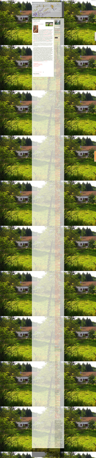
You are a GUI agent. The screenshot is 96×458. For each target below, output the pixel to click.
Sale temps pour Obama (59, 68)
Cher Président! (57, 276)
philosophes (57, 402)
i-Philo (56, 412)
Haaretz (56, 388)
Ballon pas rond (57, 292)
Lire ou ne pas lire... (58, 86)
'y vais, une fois (59, 329)
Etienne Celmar (57, 347)
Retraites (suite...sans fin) (59, 88)
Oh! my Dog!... (57, 81)
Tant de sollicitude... (57, 125)
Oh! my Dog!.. (56, 342)
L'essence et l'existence (58, 139)
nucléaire (60, 390)
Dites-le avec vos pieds (59, 87)
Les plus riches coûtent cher (58, 280)
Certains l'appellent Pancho (58, 325)
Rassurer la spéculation (59, 79)
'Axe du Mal (47, 40)
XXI (57, 377)
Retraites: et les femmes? (59, 69)
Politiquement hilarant (57, 301)
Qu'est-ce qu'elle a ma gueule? (58, 254)
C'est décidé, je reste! (57, 298)
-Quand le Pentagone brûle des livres (38, 61)
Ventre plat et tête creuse (58, 318)
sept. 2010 (57, 62)
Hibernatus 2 (56, 256)
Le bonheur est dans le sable (58, 257)
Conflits (56, 409)
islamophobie (34, 40)
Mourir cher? (56, 247)
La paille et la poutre (57, 150)
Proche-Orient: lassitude (59, 75)
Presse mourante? (58, 71)
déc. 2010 (57, 59)
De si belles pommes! (57, 261)
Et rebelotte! (56, 173)
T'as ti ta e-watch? (57, 311)
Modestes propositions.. (58, 339)
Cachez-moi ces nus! (57, 265)
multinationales (56, 391)
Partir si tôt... (57, 78)
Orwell (57, 405)
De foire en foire (57, 310)
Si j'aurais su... (57, 130)
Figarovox (56, 407)
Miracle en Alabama (57, 158)
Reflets (56, 384)
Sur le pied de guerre (57, 110)
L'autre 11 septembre (58, 74)
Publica (57, 362)
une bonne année (58, 270)
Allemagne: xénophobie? (59, 66)
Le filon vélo (56, 307)
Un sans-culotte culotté (58, 128)
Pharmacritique (57, 404)
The (55, 355)
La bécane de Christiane (58, 264)
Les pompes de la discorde (58, 293)
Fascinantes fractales (58, 67)
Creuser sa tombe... (58, 77)
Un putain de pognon (57, 149)
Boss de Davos (56, 275)
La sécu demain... (58, 72)
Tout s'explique (57, 133)
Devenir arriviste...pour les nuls (58, 327)
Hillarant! (56, 213)
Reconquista (56, 129)
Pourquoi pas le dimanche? (58, 286)
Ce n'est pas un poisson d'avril (58, 162)
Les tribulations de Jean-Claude (59, 140)
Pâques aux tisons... (57, 322)
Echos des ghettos (58, 76)
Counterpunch (56, 360)
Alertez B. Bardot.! (57, 214)
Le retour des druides (57, 249)
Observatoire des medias (58, 365)
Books (56, 363)
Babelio (56, 401)
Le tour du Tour (57, 316)
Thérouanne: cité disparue (59, 73)
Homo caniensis (57, 338)
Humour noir (56, 343)
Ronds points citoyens (57, 138)
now (58, 410)
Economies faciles (57, 217)
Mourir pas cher (57, 308)
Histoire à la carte (57, 380)
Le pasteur (40, 29)
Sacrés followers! (57, 30)
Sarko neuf (56, 266)
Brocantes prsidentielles (58, 234)
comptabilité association (57, 40)
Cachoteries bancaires (57, 279)
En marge (56, 179)
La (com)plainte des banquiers (58, 334)
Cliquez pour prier (57, 121)
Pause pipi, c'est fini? (57, 248)
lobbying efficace (45, 33)
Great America (56, 382)
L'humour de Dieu (57, 337)
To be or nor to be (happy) (58, 241)
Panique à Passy (57, 251)
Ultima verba (56, 281)
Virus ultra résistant (57, 113)
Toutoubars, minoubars (57, 312)
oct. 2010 (57, 61)
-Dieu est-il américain (35, 66)
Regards (56, 368)
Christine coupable (57, 208)
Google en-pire (56, 295)
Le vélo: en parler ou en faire (58, 324)
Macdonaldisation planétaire (58, 123)
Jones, (41, 29)
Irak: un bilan (57, 93)
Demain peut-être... (57, 259)
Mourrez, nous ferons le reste (58, 321)
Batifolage (56, 134)
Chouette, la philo (57, 291)
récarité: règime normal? (58, 296)
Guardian (57, 397)
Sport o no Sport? (57, 278)
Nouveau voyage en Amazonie (58, 317)
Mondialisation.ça (57, 383)
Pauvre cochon (57, 155)
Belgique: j (56, 329)
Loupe (95, 160)
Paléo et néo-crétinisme (58, 242)
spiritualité (59, 400)
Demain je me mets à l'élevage (58, 243)
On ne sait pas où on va (58, 115)
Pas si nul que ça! (57, 145)
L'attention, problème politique (58, 92)
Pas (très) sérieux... (57, 323)
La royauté (56, 111)
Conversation (57, 355)
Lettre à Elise (56, 285)
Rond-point (56, 320)
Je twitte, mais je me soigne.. (58, 330)
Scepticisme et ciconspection (58, 288)
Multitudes (56, 373)
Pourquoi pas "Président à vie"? (59, 187)
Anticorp (56, 406)
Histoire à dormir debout (58, 244)
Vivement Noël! (57, 306)
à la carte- (58, 399)
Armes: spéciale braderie (58, 290)
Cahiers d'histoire (57, 389)
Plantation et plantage (57, 160)
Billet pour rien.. (57, 340)
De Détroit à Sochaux (58, 63)
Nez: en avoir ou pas (58, 65)
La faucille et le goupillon (58, 300)
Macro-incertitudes (57, 120)
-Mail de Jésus (56, 328)
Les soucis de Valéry (57, 258)
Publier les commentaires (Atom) (40, 79)
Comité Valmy (56, 369)
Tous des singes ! (57, 302)
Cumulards (56, 230)
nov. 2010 (57, 60)
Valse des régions (57, 289)
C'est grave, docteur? (57, 246)
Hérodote (56, 374)
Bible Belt (47, 30)
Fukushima (58, 396)
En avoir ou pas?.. (57, 184)
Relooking (56, 263)
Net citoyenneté (58, 80)
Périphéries (56, 372)
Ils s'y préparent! (57, 283)
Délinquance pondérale (58, 112)
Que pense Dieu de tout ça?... (58, 335)
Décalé (56, 313)
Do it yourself (56, 284)
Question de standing (57, 253)
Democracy (56, 410)
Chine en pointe (58, 64)
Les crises (56, 358)
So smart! (56, 216)
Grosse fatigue (57, 271)
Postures (56, 252)
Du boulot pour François (58, 315)
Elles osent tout (57, 305)
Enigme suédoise (58, 70)
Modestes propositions (57, 118)
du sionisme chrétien (36, 65)
